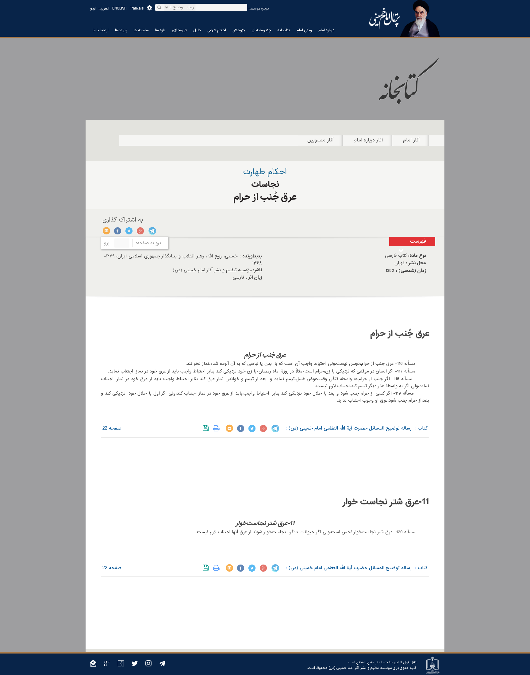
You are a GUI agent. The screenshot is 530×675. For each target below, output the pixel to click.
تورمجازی (179, 30)
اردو (93, 8)
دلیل (197, 30)
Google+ (140, 230)
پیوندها (121, 30)
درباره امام (326, 30)
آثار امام (411, 140)
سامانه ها (141, 30)
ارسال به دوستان (106, 230)
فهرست (418, 241)
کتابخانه (284, 30)
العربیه (104, 8)
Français (137, 8)
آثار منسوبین (320, 140)
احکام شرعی (216, 30)
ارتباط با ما (101, 30)
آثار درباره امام (368, 140)
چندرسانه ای (261, 30)
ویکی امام (304, 30)
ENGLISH (119, 8)
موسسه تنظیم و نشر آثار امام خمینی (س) (360, 668)
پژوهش (238, 30)
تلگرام (152, 230)
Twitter (129, 230)
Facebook (118, 230)
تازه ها (160, 30)
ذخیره (207, 428)
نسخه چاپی (217, 428)
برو (106, 243)
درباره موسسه (259, 8)
